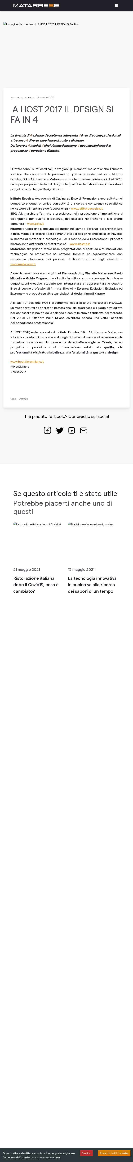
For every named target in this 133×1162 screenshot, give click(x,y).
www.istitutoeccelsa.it (87, 208)
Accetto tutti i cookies (114, 1153)
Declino (86, 1153)
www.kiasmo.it (80, 243)
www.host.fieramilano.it (27, 361)
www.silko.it (35, 223)
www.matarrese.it (23, 264)
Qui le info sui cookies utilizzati (45, 1157)
